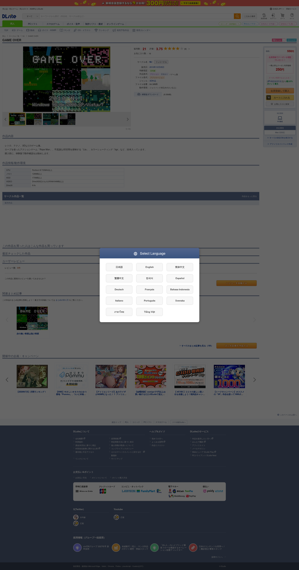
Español (180, 278)
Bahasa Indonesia (180, 289)
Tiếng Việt (149, 311)
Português (149, 300)
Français (149, 289)
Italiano (119, 300)
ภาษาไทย (119, 311)
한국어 (149, 278)
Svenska (180, 300)
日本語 (119, 267)
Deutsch (119, 289)
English (149, 267)
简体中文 (180, 267)
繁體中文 (119, 278)
